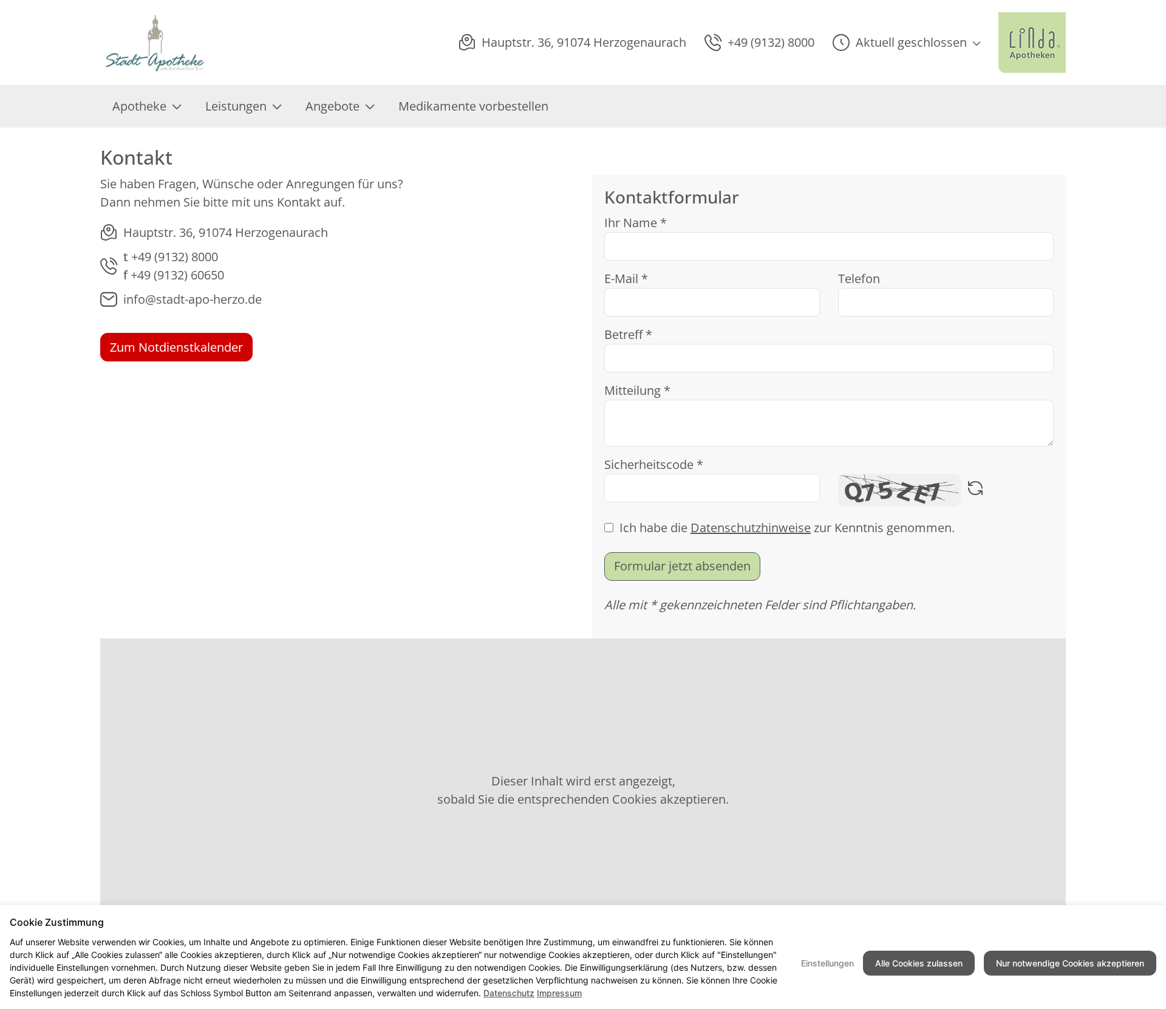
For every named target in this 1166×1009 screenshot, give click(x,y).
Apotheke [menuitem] (139, 106)
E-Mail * (626, 278)
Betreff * (628, 334)
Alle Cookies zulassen (919, 963)
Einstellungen (827, 963)
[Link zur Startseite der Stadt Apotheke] (155, 42)
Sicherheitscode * (653, 464)
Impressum (559, 993)
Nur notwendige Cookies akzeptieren (1070, 963)
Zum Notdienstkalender (176, 347)
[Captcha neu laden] (975, 490)
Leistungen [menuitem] (236, 106)
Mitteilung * (637, 390)
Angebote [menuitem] (332, 106)
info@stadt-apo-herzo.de (192, 299)
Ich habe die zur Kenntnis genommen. (787, 527)
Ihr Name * (635, 222)
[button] (906, 42)
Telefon (859, 278)
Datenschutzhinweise (750, 527)
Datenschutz (508, 993)
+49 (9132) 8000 (174, 256)
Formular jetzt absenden (682, 566)
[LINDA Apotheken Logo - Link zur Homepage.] (1032, 42)
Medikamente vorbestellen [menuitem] (473, 106)
